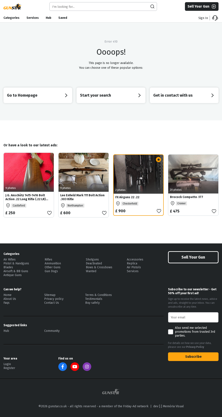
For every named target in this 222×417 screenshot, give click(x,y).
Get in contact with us (173, 95)
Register (9, 368)
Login (7, 364)
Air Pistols (134, 267)
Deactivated (94, 263)
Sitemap (50, 295)
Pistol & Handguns (16, 263)
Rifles (48, 259)
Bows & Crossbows (99, 267)
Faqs (6, 303)
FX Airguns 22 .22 (127, 197)
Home (7, 295)
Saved (62, 18)
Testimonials (93, 299)
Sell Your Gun (198, 6)
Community (52, 331)
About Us (9, 299)
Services (32, 18)
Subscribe (193, 357)
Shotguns (92, 259)
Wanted (91, 271)
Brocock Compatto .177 (186, 197)
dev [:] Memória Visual (168, 406)
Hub (48, 18)
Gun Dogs (51, 271)
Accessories (135, 259)
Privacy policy (54, 299)
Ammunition (53, 263)
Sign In (203, 18)
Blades (8, 267)
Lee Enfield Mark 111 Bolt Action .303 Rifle (82, 197)
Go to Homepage (22, 95)
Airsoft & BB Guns (15, 271)
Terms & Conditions (98, 295)
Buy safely (92, 303)
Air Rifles (9, 259)
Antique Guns (12, 275)
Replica (132, 263)
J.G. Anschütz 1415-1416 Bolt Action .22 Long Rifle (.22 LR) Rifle (25, 199)
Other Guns (52, 267)
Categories (11, 18)
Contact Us (51, 303)
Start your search (95, 95)
